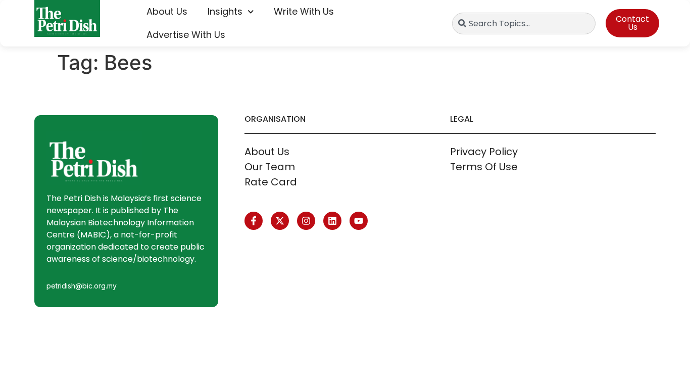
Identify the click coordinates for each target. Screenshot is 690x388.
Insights (225, 11)
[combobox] (524, 23)
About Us (166, 11)
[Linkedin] (332, 221)
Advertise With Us (185, 34)
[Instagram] (306, 221)
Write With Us (304, 11)
